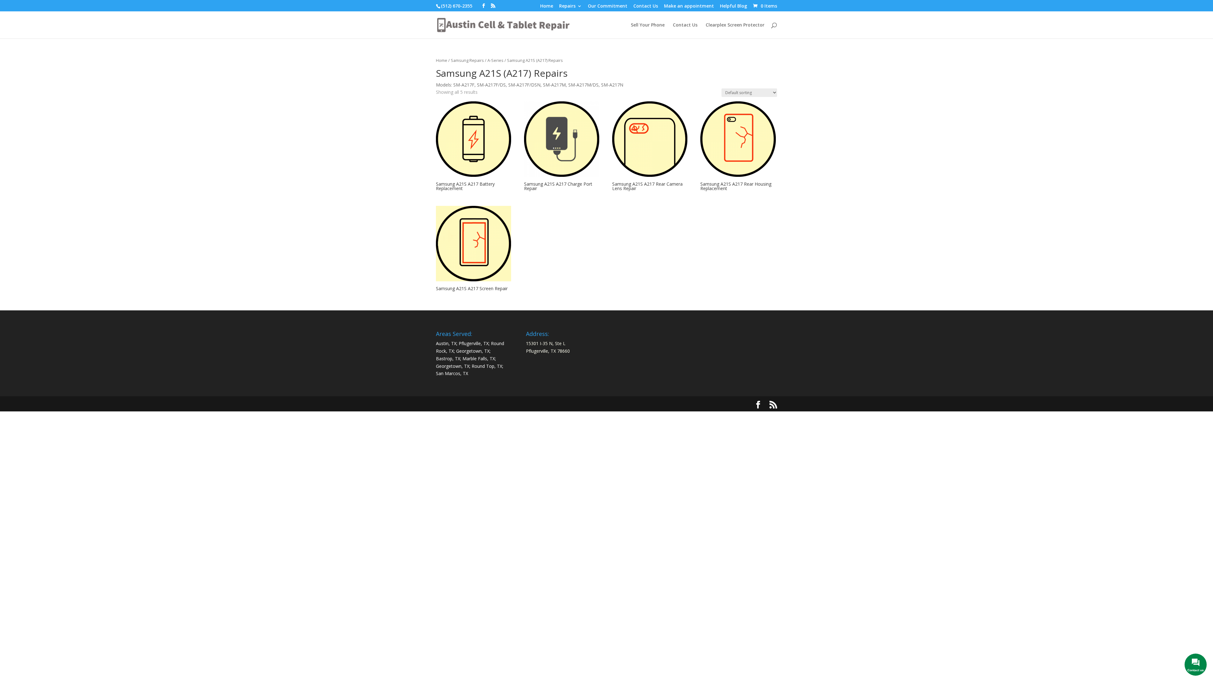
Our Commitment (607, 6)
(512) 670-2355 (456, 6)
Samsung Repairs (467, 60)
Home (546, 6)
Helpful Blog (733, 6)
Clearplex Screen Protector (735, 25)
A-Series (495, 60)
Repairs (567, 6)
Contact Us (645, 6)
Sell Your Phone (648, 25)
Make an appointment (689, 6)
